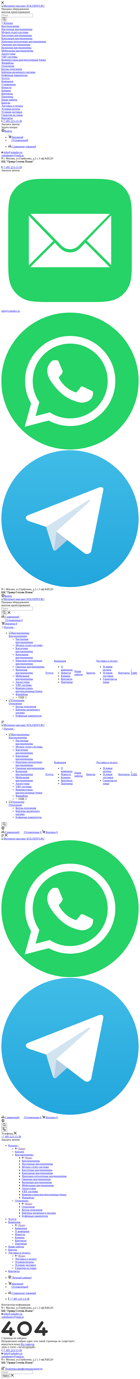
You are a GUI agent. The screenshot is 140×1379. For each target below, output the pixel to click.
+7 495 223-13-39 (12, 121)
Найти (6, 1376)
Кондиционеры (31, 1160)
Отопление (28, 1206)
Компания (21, 1228)
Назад (21, 1148)
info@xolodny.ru (13, 152)
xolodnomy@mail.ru (12, 155)
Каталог (19, 1151)
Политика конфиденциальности (24, 1368)
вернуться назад (10, 1344)
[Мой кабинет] (2, 828)
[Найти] (4, 19)
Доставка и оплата (26, 1258)
